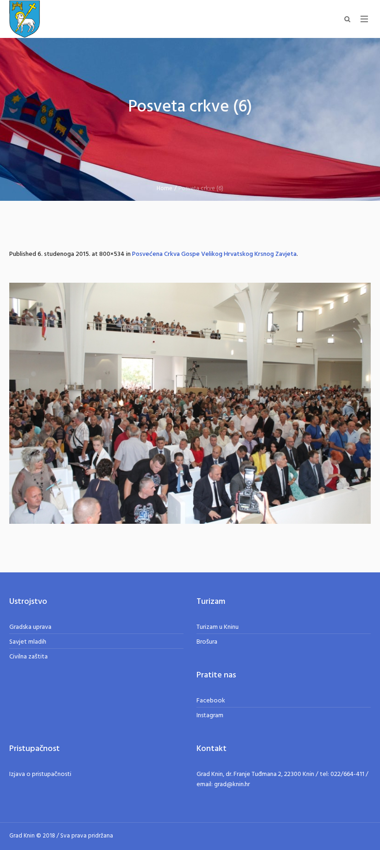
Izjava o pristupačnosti (40, 774)
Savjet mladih (27, 642)
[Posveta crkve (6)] (190, 403)
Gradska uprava (30, 627)
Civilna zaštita (28, 656)
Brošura (206, 642)
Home (164, 188)
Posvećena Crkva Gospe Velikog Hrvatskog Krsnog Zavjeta (214, 254)
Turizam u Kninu (217, 627)
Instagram (209, 715)
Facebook (210, 700)
